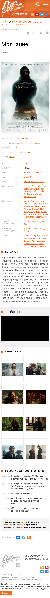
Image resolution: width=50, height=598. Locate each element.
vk (47, 14)
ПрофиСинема (6, 29)
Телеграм (20, 524)
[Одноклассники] (29, 537)
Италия (27, 182)
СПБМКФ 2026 (34, 22)
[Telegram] (23, 537)
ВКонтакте (9, 524)
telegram (42, 14)
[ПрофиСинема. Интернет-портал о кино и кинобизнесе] (12, 6)
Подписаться (21, 14)
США (42, 182)
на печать (41, 33)
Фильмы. (16, 29)
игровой (27, 177)
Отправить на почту (47, 32)
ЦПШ (17, 148)
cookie (45, 584)
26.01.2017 (25, 139)
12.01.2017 (36, 143)
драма (38, 172)
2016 (26, 163)
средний (26, 152)
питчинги (6, 24)
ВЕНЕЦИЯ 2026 (19, 22)
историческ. (29, 172)
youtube (37, 14)
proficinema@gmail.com (37, 559)
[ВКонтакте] (18, 537)
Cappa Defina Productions (35, 186)
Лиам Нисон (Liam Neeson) (36, 236)
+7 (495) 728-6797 (34, 556)
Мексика (35, 182)
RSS (32, 14)
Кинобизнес (19, 24)
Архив (11, 157)
